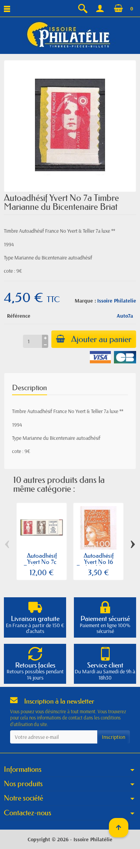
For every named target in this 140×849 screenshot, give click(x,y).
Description (29, 387)
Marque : (85, 300)
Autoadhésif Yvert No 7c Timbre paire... (42, 562)
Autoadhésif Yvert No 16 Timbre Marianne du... (98, 565)
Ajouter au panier (101, 339)
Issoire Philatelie (116, 300)
